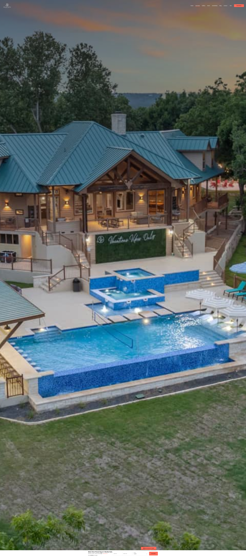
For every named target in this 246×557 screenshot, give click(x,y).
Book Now (239, 5)
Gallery (203, 5)
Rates (208, 5)
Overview (197, 5)
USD (231, 5)
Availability (214, 5)
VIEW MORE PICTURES (149, 548)
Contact (225, 5)
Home (192, 5)
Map (220, 5)
